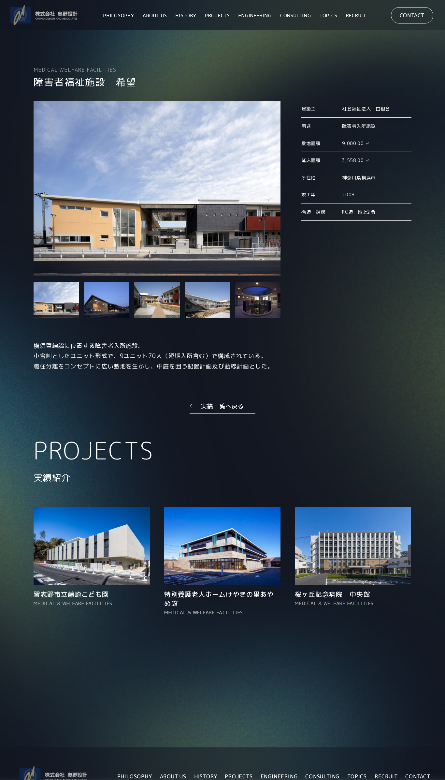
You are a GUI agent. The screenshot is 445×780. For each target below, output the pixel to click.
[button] (56, 300)
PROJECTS (217, 15)
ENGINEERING (254, 15)
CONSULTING (295, 15)
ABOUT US (155, 15)
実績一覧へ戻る (222, 406)
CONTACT (412, 15)
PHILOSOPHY (118, 15)
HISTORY (186, 15)
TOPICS (328, 15)
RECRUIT (356, 15)
